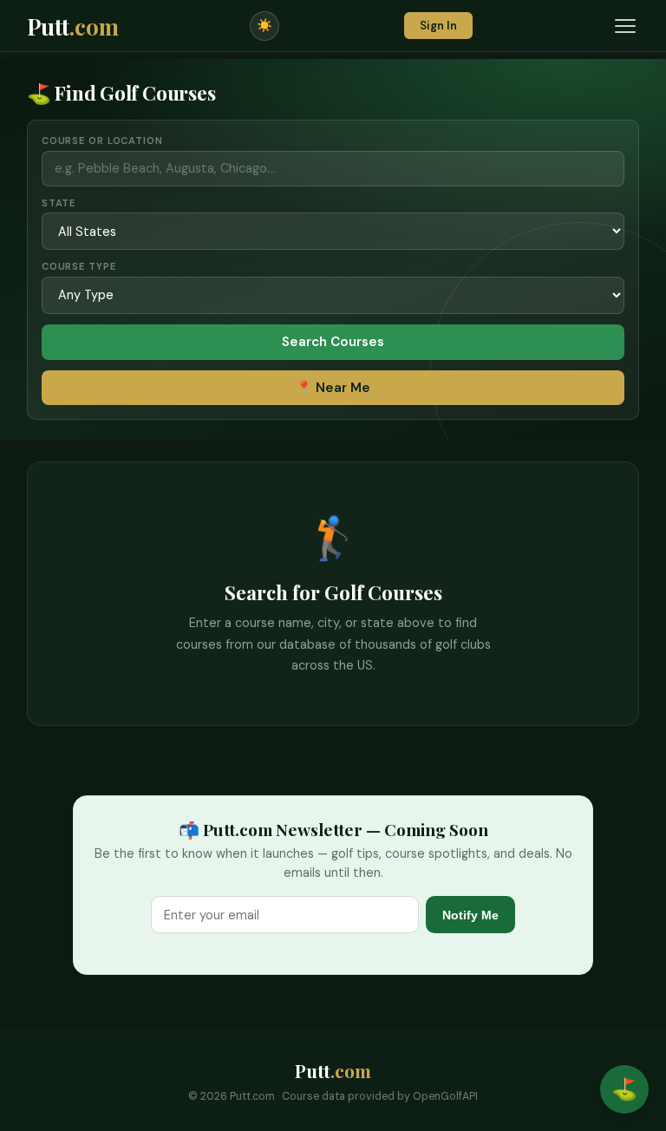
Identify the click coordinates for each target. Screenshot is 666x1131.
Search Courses (333, 341)
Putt (73, 26)
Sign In (438, 25)
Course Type (79, 266)
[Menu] (625, 26)
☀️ (264, 25)
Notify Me (470, 915)
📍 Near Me (333, 387)
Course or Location (102, 140)
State (58, 203)
